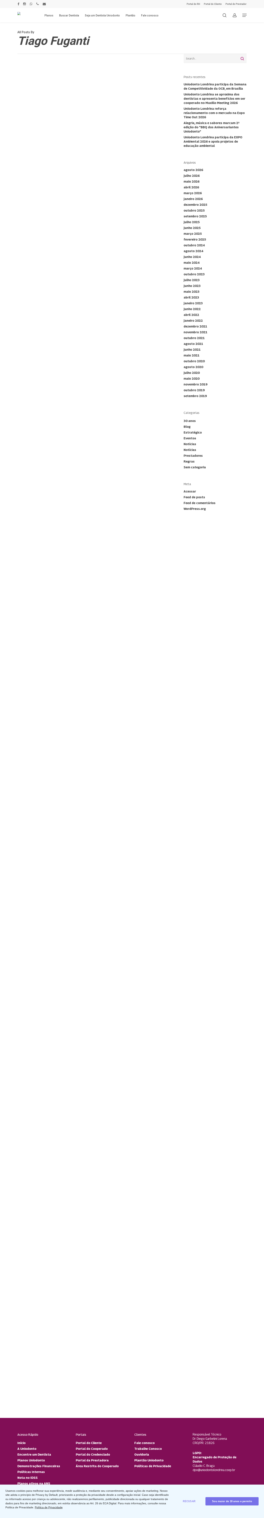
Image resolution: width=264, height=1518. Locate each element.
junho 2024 (192, 257)
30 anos (190, 421)
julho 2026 (192, 176)
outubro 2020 (194, 361)
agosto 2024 (193, 251)
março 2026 (193, 193)
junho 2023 (192, 286)
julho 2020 (192, 373)
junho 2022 (192, 309)
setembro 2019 (195, 396)
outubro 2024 (194, 245)
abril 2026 (191, 187)
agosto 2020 (193, 367)
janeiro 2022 (193, 320)
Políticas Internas (31, 1472)
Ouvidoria (141, 1454)
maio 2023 (191, 291)
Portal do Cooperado (92, 1449)
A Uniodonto (26, 1449)
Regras (189, 461)
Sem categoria (195, 467)
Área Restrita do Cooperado (97, 1466)
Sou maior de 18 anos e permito (232, 1501)
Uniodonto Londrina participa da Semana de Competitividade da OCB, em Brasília (215, 86)
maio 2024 (191, 262)
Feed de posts (194, 497)
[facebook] (18, 4)
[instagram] (24, 4)
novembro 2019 (195, 384)
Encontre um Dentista (34, 1454)
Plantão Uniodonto (149, 1460)
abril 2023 (191, 297)
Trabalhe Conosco (148, 1449)
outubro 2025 (194, 210)
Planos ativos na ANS (33, 1483)
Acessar (190, 491)
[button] (244, 15)
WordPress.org (195, 509)
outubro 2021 (194, 338)
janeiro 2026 (193, 199)
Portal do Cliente (89, 1443)
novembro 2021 (195, 332)
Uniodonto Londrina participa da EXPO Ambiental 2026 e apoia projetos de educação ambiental (213, 141)
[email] (44, 4)
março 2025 (193, 234)
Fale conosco (144, 1443)
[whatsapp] (31, 4)
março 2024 (193, 268)
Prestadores (193, 456)
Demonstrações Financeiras (38, 1466)
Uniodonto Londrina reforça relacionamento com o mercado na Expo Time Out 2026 (214, 113)
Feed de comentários (199, 503)
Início (21, 1443)
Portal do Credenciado (93, 1454)
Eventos (190, 438)
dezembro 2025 (195, 205)
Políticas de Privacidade (152, 1466)
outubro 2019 (194, 390)
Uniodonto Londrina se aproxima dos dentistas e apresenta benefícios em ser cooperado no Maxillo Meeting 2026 (214, 99)
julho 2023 (192, 280)
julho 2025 (192, 222)
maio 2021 (191, 355)
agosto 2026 (193, 170)
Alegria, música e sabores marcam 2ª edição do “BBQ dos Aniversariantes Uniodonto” (211, 127)
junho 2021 (192, 349)
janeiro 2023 (193, 303)
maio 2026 (191, 181)
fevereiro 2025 (195, 239)
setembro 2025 (195, 216)
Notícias (30, 1009)
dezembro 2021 (195, 326)
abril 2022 (191, 315)
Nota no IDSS (27, 1478)
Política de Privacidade (49, 1507)
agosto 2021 (193, 344)
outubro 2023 (194, 274)
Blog (187, 427)
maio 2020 (191, 378)
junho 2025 (192, 228)
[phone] (37, 4)
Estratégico (193, 432)
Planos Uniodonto (31, 1460)
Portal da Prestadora (92, 1460)
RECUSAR (189, 1501)
